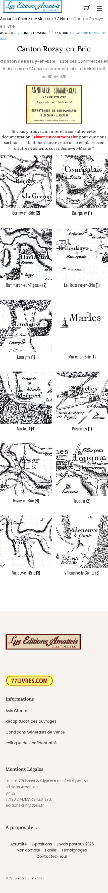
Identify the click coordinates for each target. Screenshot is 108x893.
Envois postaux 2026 (75, 844)
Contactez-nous (52, 856)
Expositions (42, 844)
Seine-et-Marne (34, 19)
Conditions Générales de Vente (35, 732)
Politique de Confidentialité (31, 743)
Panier (51, 850)
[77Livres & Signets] (32, 5)
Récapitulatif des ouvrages (31, 721)
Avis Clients (16, 710)
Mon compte (28, 850)
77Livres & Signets (22, 878)
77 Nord (62, 19)
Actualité (18, 844)
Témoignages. (74, 850)
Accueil (7, 19)
